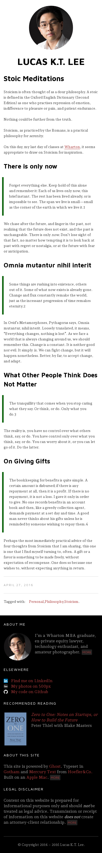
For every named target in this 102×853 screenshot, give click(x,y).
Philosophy (54, 601)
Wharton (72, 147)
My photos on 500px (31, 686)
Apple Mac (36, 777)
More (86, 652)
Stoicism (71, 601)
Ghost (55, 766)
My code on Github (29, 691)
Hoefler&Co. (80, 771)
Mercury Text (42, 771)
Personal (36, 601)
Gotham (12, 771)
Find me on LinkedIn (32, 680)
